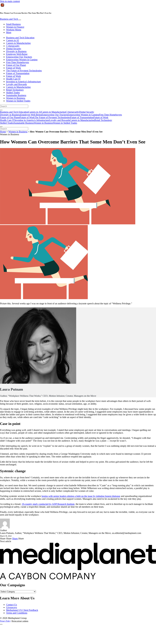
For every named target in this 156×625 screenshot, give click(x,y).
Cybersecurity (13, 46)
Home (3, 131)
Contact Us (11, 604)
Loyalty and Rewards (16, 84)
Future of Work (13, 68)
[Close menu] (1, 126)
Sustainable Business (16, 95)
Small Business (13, 24)
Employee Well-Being (16, 54)
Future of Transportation (17, 73)
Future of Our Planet (16, 65)
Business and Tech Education (20, 37)
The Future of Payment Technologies (24, 70)
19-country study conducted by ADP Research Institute (48, 504)
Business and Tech (9, 19)
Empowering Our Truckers (19, 57)
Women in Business (15, 98)
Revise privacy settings (20, 621)
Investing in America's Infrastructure (23, 81)
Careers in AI (12, 40)
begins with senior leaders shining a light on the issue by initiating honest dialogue (81, 496)
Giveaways (11, 607)
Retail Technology (15, 90)
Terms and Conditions (16, 613)
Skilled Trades (13, 92)
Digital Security (13, 48)
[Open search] (1, 110)
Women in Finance (15, 27)
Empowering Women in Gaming (21, 59)
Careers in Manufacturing (18, 43)
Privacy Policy (5, 621)
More (8, 32)
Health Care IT (13, 79)
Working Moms (13, 29)
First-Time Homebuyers (17, 62)
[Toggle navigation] (20, 19)
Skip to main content (10, 1)
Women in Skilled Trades (18, 101)
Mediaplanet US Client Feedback (22, 610)
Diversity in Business (16, 51)
